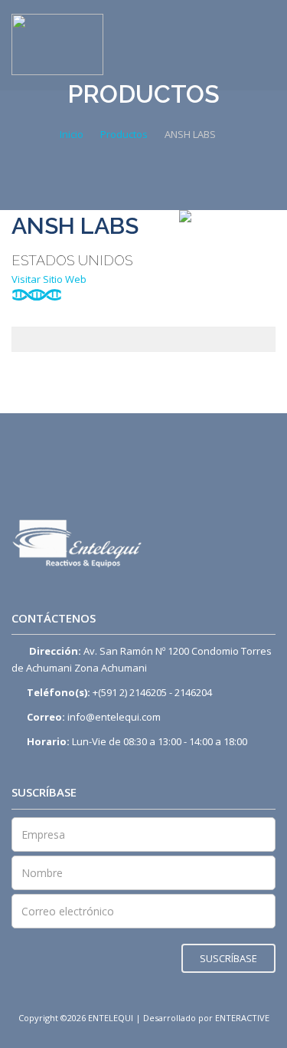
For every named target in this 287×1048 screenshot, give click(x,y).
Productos (124, 134)
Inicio (71, 134)
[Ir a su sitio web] (227, 216)
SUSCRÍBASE (228, 958)
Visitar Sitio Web (50, 279)
